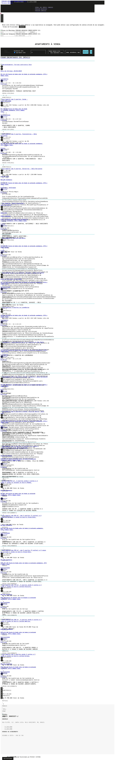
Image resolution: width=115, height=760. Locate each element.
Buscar (85, 52)
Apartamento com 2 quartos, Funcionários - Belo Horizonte (22, 159)
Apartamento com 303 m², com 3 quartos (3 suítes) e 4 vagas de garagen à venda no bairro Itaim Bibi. (23, 542)
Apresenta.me (8, 756)
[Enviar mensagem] (36, 32)
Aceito (22, 27)
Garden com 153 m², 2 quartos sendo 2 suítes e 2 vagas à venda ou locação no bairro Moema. (22, 509)
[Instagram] (3, 745)
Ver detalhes (8, 758)
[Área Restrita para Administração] (35, 756)
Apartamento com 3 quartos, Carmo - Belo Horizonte (16, 126)
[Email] (3, 741)
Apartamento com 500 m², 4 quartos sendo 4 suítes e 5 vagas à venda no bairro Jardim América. (19, 649)
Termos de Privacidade (10, 27)
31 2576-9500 (32, 2)
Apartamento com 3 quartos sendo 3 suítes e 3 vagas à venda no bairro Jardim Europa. (20, 683)
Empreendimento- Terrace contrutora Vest (19, 91)
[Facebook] (3, 743)
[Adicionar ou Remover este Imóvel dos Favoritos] (2, 69)
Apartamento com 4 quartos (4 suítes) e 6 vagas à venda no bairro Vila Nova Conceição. (21, 473)
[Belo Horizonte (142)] (56, 52)
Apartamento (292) (21, 52)
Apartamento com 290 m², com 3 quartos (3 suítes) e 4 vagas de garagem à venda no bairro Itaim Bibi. (24, 580)
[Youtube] (3, 747)
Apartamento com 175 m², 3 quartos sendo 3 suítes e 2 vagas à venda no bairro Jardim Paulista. (23, 612)
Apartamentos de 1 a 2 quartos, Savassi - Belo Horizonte (21, 303)
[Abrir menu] (1, 13)
